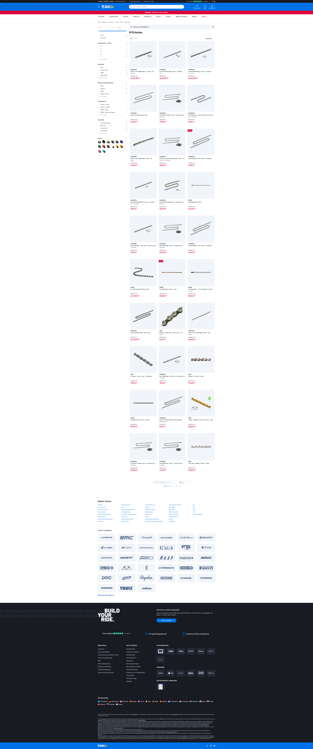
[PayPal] (191, 651)
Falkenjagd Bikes (126, 512)
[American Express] (181, 651)
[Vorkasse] (160, 659)
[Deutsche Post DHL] (160, 673)
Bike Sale (148, 12)
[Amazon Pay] (211, 651)
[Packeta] (211, 673)
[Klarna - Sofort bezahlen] (201, 651)
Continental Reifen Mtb (104, 514)
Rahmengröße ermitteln (133, 666)
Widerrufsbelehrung (104, 663)
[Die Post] (181, 673)
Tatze (194, 509)
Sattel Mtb (172, 521)
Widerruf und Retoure (132, 652)
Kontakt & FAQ (130, 649)
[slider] (98, 31)
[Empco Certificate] (160, 686)
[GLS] (191, 673)
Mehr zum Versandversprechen (169, 732)
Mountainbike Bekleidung (152, 519)
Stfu (194, 507)
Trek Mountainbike (198, 514)
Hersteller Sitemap (132, 669)
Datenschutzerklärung (104, 666)
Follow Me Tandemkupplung (129, 514)
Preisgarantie (130, 675)
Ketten (121, 22)
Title (194, 512)
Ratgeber (129, 681)
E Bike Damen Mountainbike (105, 519)
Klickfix (147, 516)
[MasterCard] (160, 651)
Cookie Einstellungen (104, 669)
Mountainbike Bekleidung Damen (154, 521)
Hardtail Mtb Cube (150, 505)
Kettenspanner (149, 512)
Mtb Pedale (172, 507)
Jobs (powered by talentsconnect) (108, 655)
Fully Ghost (124, 516)
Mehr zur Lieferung (118, 728)
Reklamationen (130, 655)
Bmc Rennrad (101, 507)
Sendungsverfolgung (132, 663)
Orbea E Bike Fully (174, 514)
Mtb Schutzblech (173, 512)
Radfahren (104, 22)
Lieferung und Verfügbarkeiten (135, 672)
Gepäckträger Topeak (127, 519)
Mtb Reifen (172, 509)
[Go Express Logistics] (201, 673)
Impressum (101, 649)
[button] (112, 43)
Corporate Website (103, 652)
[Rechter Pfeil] (212, 98)
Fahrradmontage (131, 678)
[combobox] (201, 38)
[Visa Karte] (171, 651)
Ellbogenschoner (126, 505)
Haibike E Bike (125, 521)
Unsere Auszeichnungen (105, 658)
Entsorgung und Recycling (106, 672)
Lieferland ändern (142, 720)
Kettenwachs (148, 514)
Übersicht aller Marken (106, 595)
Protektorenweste (173, 516)
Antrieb (117, 22)
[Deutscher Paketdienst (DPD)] (171, 673)
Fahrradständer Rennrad (128, 509)
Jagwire (147, 507)
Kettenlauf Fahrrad (150, 509)
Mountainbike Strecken (175, 505)
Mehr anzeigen (103, 59)
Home (99, 22)
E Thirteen (100, 521)
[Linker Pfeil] (189, 98)
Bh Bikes (100, 505)
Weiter (181, 482)
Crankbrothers (101, 516)
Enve (123, 507)
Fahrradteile (111, 22)
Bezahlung (129, 661)
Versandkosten (130, 658)
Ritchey (171, 519)
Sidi (194, 505)
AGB (99, 661)
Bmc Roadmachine (103, 509)
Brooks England (102, 512)
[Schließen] (213, 26)
